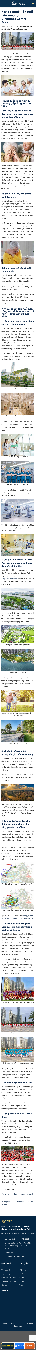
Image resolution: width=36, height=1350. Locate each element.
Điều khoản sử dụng (9, 1281)
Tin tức (12, 27)
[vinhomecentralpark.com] (18, 3)
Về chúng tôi (6, 1270)
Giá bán (22, 1274)
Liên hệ (4, 1285)
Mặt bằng (23, 1270)
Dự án (22, 1281)
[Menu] (33, 3)
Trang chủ (5, 27)
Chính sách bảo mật (9, 1278)
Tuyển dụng (6, 1274)
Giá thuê (22, 1278)
